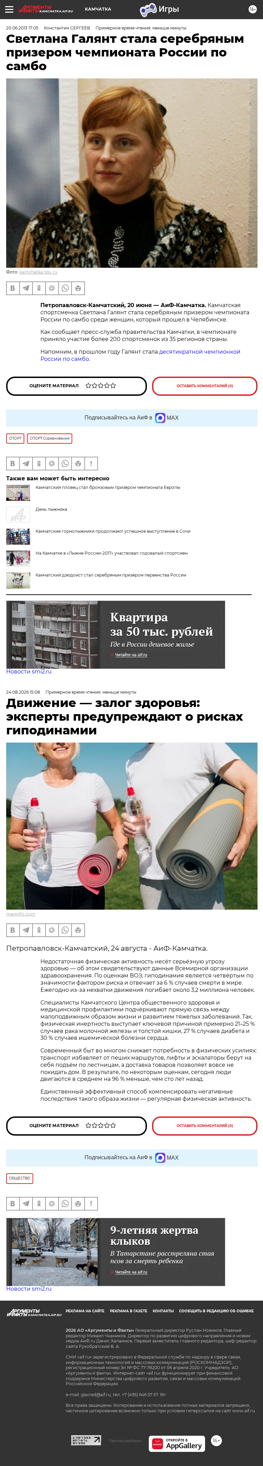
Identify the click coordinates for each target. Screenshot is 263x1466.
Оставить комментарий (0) (205, 386)
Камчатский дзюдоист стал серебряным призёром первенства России (111, 575)
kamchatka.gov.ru (38, 272)
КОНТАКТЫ (163, 1311)
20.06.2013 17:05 (22, 27)
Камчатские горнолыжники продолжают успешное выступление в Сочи (113, 531)
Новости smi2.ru (29, 671)
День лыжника (51, 509)
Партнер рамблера (125, 1441)
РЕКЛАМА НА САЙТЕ (85, 1311)
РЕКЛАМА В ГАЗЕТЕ (128, 1311)
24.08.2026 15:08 (23, 692)
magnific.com (20, 914)
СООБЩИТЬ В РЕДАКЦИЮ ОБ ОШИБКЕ (216, 1311)
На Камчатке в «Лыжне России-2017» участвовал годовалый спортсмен (112, 553)
